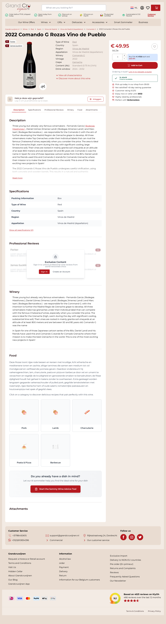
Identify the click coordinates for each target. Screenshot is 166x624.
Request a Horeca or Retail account (26, 559)
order (62, 563)
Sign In (44, 272)
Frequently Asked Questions (125, 576)
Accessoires (98, 22)
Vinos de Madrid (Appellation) (71, 29)
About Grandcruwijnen (20, 575)
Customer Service (152, 15)
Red (32, 29)
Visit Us (12, 567)
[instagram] (132, 537)
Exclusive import (118, 556)
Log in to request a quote (140, 72)
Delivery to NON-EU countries (125, 560)
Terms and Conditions (19, 563)
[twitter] (140, 537)
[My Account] (142, 7)
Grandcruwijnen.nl (12, 29)
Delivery (63, 571)
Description (19, 110)
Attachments (92, 110)
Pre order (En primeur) (121, 564)
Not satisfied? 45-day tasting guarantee (133, 87)
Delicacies (77, 22)
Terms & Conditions (135, 611)
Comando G (91, 29)
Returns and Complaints (123, 568)
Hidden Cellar (15, 571)
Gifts (59, 22)
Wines (44, 22)
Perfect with (127, 100)
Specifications (34, 110)
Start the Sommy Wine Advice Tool (57, 489)
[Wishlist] (147, 7)
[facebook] (123, 537)
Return (63, 575)
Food (79, 110)
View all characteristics (70, 75)
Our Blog (13, 579)
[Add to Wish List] (154, 46)
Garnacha (77, 62)
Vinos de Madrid (51, 29)
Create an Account (61, 272)
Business (143, 22)
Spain (39, 29)
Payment (64, 567)
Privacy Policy (154, 611)
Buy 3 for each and (139, 58)
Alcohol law (65, 559)
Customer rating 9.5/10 (125, 90)
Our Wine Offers (26, 22)
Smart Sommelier (123, 22)
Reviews (114, 572)
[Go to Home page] (18, 8)
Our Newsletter (118, 581)
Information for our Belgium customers (79, 579)
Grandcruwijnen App (19, 584)
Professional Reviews (54, 110)
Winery (70, 110)
